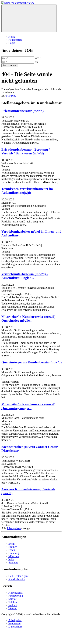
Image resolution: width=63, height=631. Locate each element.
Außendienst (15, 592)
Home (11, 36)
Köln (11, 559)
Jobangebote (14, 528)
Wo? (37, 61)
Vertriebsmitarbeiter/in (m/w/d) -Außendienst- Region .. (24, 276)
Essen (11, 549)
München (13, 556)
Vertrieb (12, 608)
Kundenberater (16, 579)
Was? (37, 57)
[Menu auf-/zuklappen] (29, 18)
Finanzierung (15, 595)
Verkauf (12, 605)
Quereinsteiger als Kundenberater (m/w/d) (31, 362)
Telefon (12, 602)
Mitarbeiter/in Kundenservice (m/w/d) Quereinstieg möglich (28, 318)
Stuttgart (13, 562)
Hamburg (13, 553)
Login (11, 42)
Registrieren (15, 39)
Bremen (12, 546)
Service (12, 598)
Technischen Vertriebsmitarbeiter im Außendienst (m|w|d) (27, 190)
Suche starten (10, 65)
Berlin (11, 543)
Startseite (11, 95)
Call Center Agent (18, 576)
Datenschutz (15, 626)
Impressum (14, 623)
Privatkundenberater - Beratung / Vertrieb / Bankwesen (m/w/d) (25, 151)
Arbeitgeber (15, 620)
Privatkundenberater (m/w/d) (22, 111)
